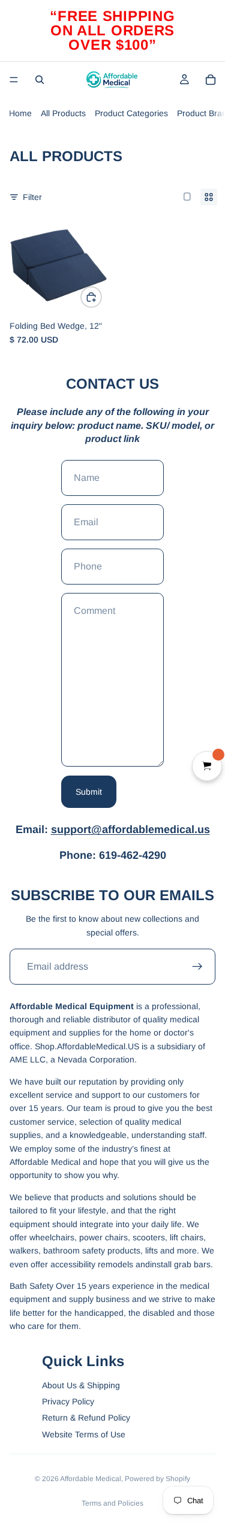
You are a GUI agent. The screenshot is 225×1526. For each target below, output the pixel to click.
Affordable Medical (90, 1478)
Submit (89, 792)
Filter (32, 197)
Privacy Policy (68, 1401)
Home (20, 113)
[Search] (39, 79)
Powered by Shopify (157, 1478)
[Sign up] (197, 966)
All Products (63, 113)
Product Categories (131, 113)
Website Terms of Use (83, 1434)
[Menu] (14, 79)
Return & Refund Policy (86, 1417)
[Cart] (210, 79)
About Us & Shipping (81, 1385)
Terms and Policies (112, 1503)
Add (101, 297)
